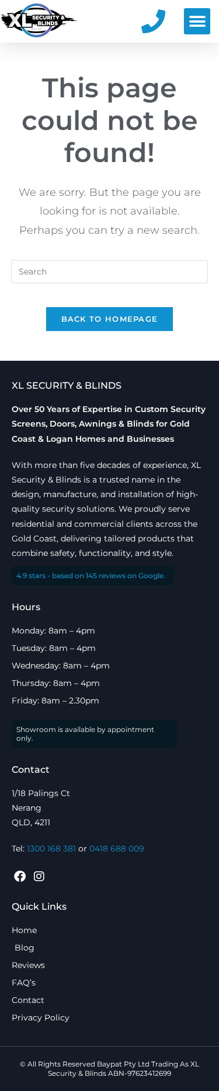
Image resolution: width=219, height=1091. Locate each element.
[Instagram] (39, 876)
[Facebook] (20, 876)
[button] (197, 21)
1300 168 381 (51, 848)
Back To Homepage (109, 318)
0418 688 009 (116, 848)
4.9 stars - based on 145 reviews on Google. (90, 575)
